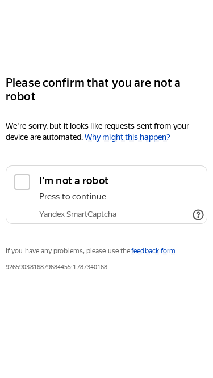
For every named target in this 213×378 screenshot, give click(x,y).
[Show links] (198, 215)
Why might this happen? (127, 137)
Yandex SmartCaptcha (77, 214)
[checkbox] (106, 194)
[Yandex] (106, 33)
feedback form (153, 251)
